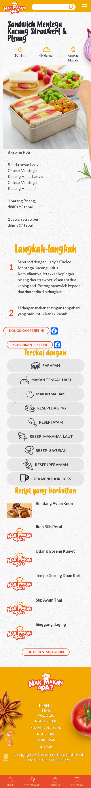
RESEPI (45, 705)
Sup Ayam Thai (49, 600)
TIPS (45, 710)
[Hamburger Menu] (84, 6)
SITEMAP (45, 746)
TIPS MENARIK (32, 785)
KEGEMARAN (77, 785)
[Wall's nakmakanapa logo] (14, 6)
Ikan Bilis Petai (49, 526)
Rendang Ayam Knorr (55, 503)
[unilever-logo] (6, 756)
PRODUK (45, 715)
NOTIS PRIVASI (45, 721)
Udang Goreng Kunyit (55, 551)
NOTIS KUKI (45, 734)
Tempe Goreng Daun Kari (58, 575)
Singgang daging (51, 624)
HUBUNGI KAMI (45, 740)
